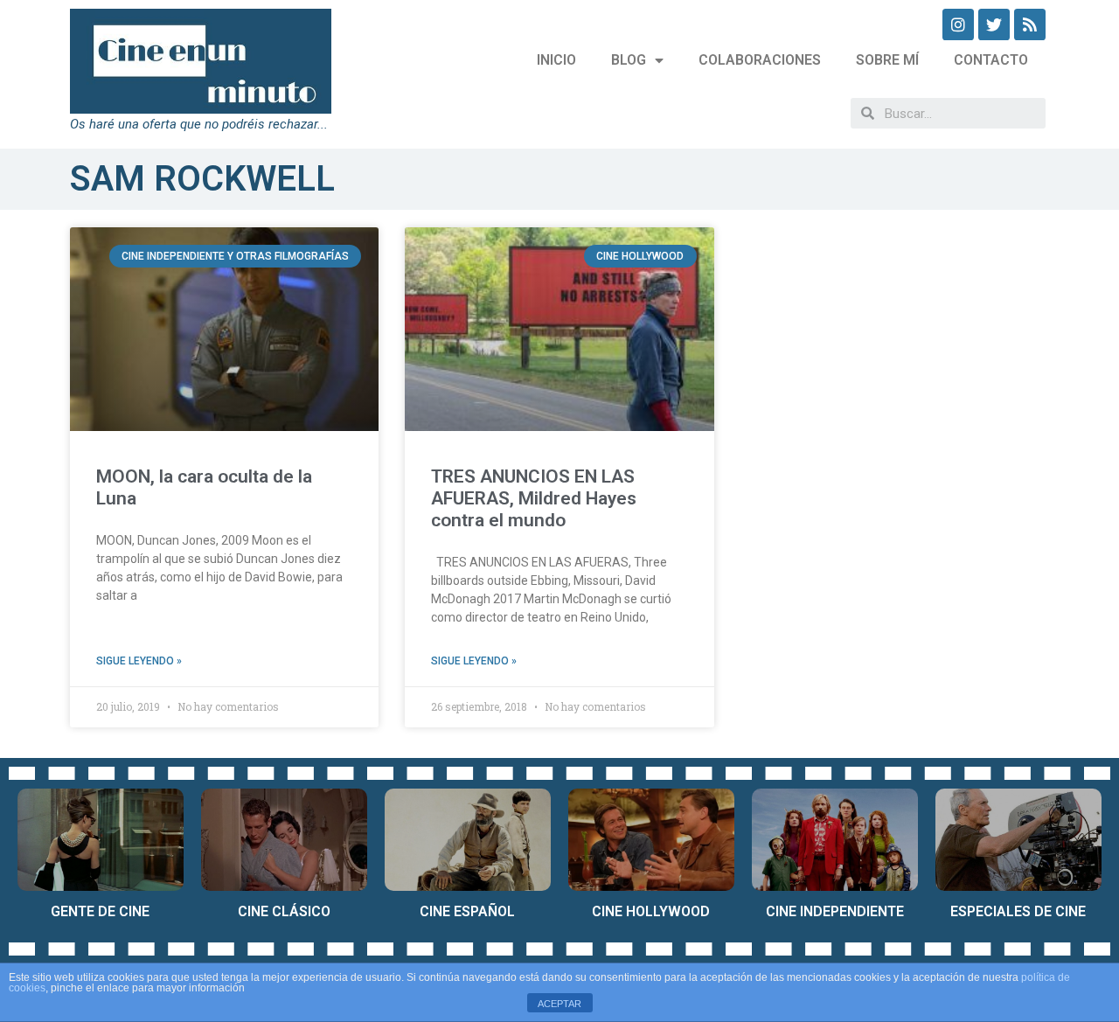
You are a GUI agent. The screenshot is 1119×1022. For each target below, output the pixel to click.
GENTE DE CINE (100, 911)
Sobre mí (887, 60)
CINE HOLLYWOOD (651, 911)
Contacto (991, 60)
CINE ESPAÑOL (467, 911)
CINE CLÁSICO (284, 911)
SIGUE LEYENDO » (139, 661)
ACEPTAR (559, 1003)
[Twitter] (994, 24)
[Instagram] (958, 24)
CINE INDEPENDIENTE (835, 911)
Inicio (556, 60)
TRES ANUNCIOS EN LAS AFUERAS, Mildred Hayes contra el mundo (533, 498)
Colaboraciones (760, 60)
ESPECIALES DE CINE (1018, 911)
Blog (628, 60)
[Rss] (1030, 24)
